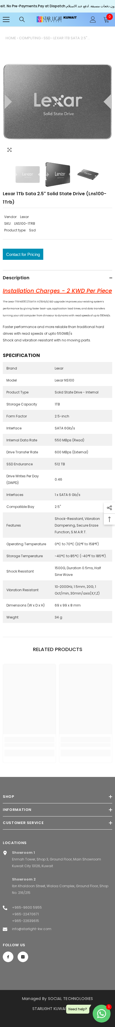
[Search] (22, 19)
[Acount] (93, 19)
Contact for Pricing (23, 254)
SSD (47, 38)
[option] (57, 101)
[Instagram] (23, 957)
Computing (30, 38)
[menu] (6, 19)
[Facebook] (8, 957)
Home (11, 38)
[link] (29, 745)
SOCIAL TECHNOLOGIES (70, 998)
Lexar (24, 216)
